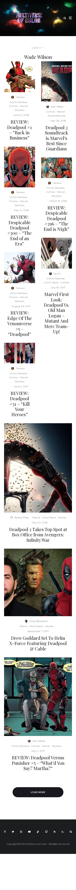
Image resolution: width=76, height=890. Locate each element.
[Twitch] (46, 831)
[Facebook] (5, 831)
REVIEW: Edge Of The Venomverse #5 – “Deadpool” (19, 323)
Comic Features (55, 278)
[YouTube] (29, 831)
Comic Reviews (18, 102)
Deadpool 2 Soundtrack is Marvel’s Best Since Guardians (56, 138)
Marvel (24, 105)
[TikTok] (38, 831)
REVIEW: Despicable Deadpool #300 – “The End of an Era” (19, 230)
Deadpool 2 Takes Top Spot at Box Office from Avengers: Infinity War (38, 535)
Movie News (49, 517)
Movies (62, 517)
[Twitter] (13, 831)
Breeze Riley (22, 517)
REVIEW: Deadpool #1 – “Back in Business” (19, 130)
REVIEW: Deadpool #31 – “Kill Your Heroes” (20, 404)
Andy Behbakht (38, 621)
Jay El (57, 273)
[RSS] (55, 831)
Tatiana (20, 97)
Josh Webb (57, 106)
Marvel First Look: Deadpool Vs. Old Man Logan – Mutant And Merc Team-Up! (56, 313)
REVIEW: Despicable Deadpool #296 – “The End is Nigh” (56, 218)
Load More (38, 792)
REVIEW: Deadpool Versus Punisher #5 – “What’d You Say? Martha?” (38, 763)
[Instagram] (21, 831)
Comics (13, 105)
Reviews (19, 110)
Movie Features (56, 115)
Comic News (51, 282)
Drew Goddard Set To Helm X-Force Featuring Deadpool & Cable (38, 643)
